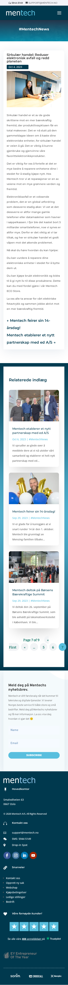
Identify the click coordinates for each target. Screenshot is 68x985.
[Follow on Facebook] (7, 855)
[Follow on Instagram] (15, 855)
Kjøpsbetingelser (16, 892)
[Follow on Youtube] (33, 855)
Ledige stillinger (15, 897)
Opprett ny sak (15, 883)
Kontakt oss (13, 878)
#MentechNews (38, 439)
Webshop (11, 887)
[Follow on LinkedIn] (24, 855)
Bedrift (10, 901)
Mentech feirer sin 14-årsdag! (33, 511)
